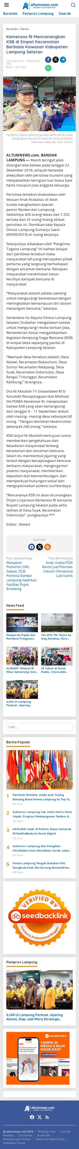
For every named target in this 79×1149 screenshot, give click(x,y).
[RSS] (47, 547)
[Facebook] (31, 547)
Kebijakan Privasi (14, 1143)
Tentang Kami (47, 1131)
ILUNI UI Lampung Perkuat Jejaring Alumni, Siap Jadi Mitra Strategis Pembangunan (18, 703)
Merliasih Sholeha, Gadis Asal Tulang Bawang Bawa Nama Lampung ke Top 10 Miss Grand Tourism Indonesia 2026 (41, 797)
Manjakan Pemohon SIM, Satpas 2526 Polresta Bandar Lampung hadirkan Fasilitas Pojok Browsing (21, 573)
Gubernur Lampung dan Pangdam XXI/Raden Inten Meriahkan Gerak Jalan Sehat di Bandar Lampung (41, 848)
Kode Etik (43, 1135)
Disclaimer (25, 1135)
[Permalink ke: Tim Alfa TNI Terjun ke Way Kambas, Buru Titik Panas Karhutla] (57, 622)
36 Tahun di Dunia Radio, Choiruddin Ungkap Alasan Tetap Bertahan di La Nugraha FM (56, 670)
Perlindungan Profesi (17, 1139)
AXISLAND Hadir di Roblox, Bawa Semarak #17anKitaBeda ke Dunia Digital (42, 831)
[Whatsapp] (48, 68)
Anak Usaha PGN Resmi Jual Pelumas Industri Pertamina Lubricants (57, 567)
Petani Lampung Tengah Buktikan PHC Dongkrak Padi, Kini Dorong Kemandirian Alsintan (41, 865)
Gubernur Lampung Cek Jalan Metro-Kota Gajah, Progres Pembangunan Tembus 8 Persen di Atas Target (42, 814)
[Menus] (6, 5)
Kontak (65, 1131)
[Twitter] (39, 547)
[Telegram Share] (63, 60)
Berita (9, 67)
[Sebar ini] (48, 60)
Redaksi (8, 1135)
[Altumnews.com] (40, 5)
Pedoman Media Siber (50, 1139)
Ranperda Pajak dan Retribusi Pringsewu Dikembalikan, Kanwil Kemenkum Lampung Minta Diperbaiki (20, 636)
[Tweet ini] (55, 60)
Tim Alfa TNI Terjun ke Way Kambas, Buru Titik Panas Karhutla (56, 636)
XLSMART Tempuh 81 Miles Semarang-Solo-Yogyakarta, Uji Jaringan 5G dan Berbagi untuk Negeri (21, 670)
